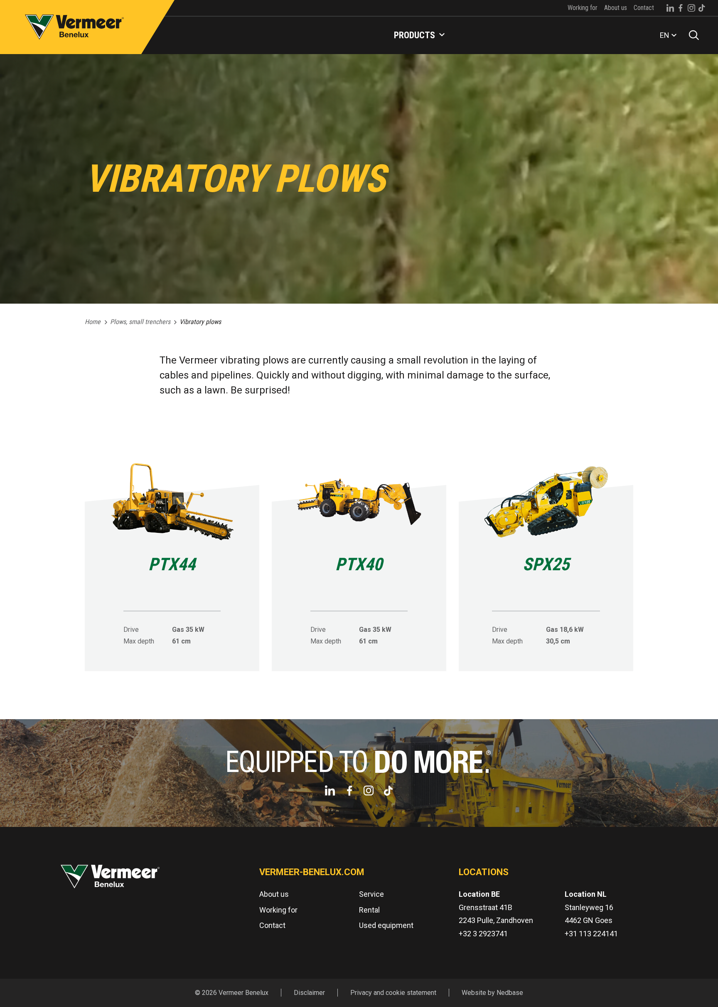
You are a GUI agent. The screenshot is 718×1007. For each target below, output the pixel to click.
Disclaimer (309, 993)
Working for (583, 8)
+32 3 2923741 (483, 933)
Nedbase (510, 993)
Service (371, 894)
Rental (369, 910)
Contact (644, 8)
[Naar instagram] (691, 8)
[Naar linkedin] (670, 8)
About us (615, 8)
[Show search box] (691, 35)
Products (414, 35)
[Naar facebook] (680, 8)
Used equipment (386, 925)
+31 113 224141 (591, 933)
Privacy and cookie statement (393, 993)
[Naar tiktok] (702, 8)
